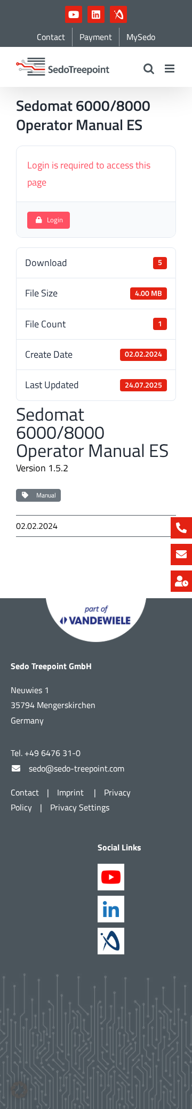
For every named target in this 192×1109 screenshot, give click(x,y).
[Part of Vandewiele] (96, 603)
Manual (44, 495)
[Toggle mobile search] (148, 68)
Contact (25, 792)
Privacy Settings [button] (79, 807)
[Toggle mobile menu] (170, 68)
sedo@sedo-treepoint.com (76, 768)
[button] (19, 1090)
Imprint (71, 792)
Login (55, 219)
